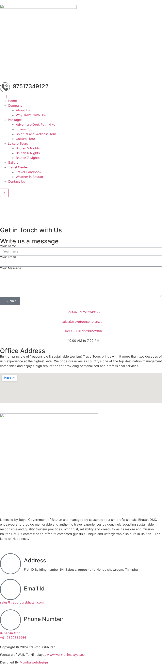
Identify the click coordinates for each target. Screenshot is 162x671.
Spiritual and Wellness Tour (36, 134)
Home (12, 101)
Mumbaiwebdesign (34, 662)
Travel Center (18, 167)
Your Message (10, 268)
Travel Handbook (28, 172)
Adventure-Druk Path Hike (35, 124)
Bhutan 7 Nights (28, 158)
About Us (23, 110)
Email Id (34, 588)
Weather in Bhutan (29, 177)
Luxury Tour (25, 129)
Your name (8, 246)
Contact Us (16, 181)
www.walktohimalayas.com (67, 655)
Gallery (13, 162)
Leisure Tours (18, 143)
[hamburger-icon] (3, 96)
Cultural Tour (25, 139)
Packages (15, 120)
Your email (8, 257)
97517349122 (30, 86)
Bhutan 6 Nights (28, 153)
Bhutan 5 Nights (28, 148)
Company (15, 105)
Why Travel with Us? (31, 115)
